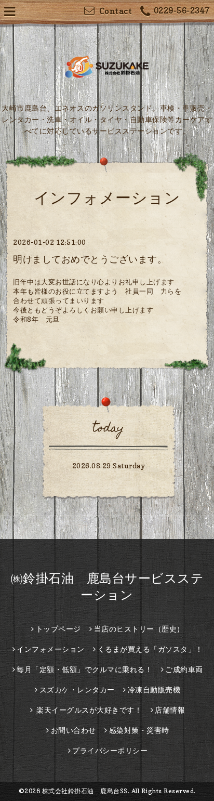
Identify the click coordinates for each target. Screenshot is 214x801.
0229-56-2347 (182, 10)
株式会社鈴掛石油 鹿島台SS (85, 791)
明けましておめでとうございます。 (90, 259)
